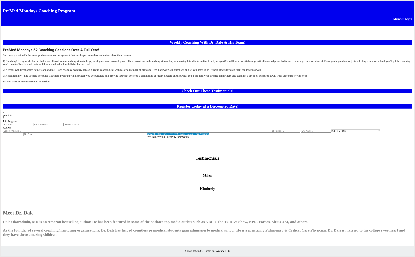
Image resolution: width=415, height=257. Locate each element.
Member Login (402, 18)
